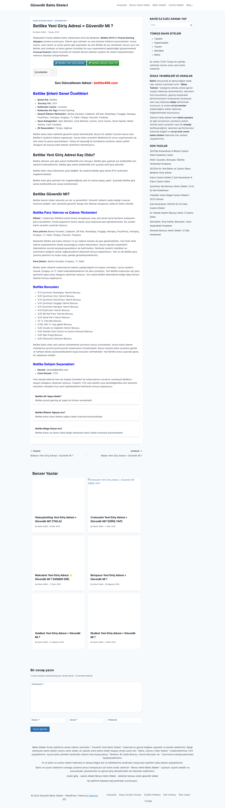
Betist (157, 54)
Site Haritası (169, 794)
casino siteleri (87, 776)
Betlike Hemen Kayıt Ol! (105, 63)
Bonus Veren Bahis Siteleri (145, 767)
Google (148, 801)
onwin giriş (72, 776)
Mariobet (159, 50)
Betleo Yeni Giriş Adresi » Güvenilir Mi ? (121, 453)
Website (112, 720)
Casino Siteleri (176, 5)
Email (74, 720)
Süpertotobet (161, 42)
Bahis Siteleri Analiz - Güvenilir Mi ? (50, 21)
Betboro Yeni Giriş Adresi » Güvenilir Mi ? (51, 453)
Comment (38, 684)
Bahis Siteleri (159, 5)
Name (36, 720)
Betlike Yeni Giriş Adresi (71, 63)
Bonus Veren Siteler (139, 5)
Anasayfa (122, 5)
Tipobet (158, 38)
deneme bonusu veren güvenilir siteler (138, 776)
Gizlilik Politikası (152, 794)
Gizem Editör (41, 32)
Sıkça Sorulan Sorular (130, 794)
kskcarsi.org (106, 781)
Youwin (158, 46)
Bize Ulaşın (184, 794)
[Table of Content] (53, 72)
